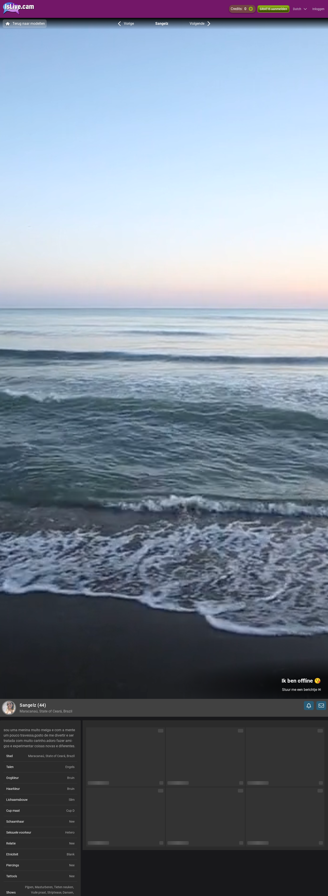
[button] (300, 9)
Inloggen (318, 9)
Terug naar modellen (28, 23)
